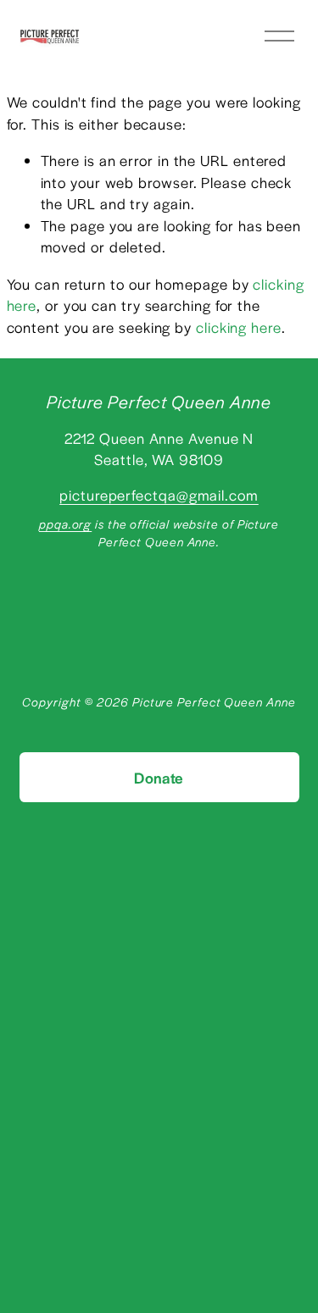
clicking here (239, 327)
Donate (158, 777)
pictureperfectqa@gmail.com (159, 495)
